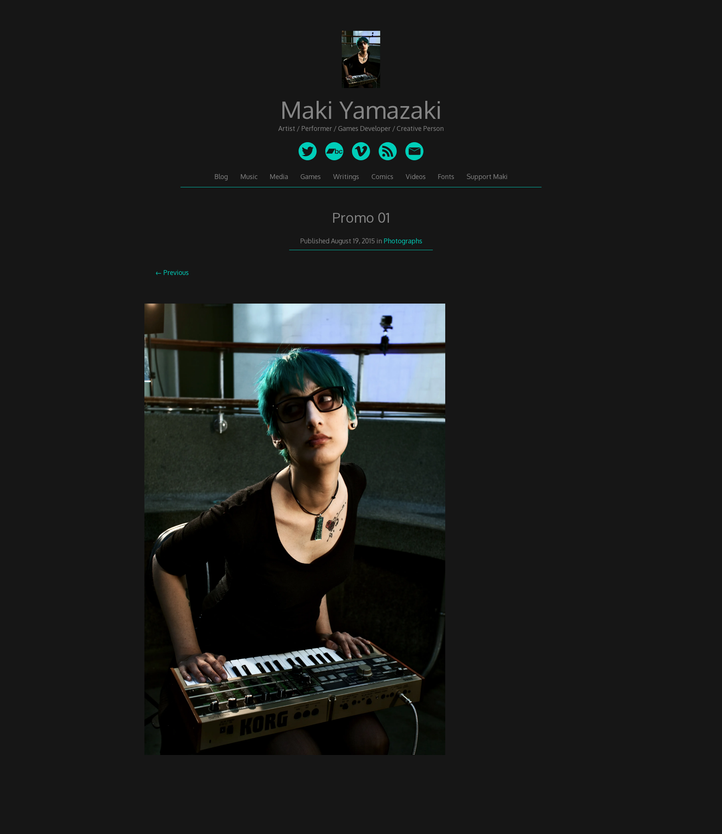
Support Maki (487, 176)
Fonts (446, 176)
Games (310, 176)
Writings (346, 176)
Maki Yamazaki (361, 109)
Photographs (403, 241)
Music (249, 176)
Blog (221, 176)
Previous (176, 272)
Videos (416, 176)
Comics (382, 176)
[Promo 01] (294, 763)
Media (279, 176)
